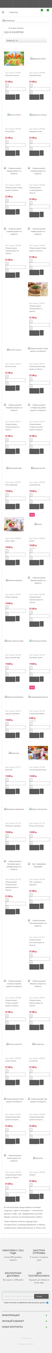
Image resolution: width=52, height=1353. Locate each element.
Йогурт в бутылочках (36, 826)
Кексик (31, 541)
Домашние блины (35, 75)
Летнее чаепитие (10, 1061)
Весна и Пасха (10, 131)
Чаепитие (32, 1175)
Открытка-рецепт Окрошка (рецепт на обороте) (36, 599)
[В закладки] (18, 97)
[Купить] (10, 97)
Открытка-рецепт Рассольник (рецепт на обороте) (36, 942)
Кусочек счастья (10, 366)
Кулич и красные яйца (12, 657)
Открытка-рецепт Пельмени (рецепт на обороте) (12, 427)
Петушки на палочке (12, 75)
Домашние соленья (35, 131)
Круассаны (9, 770)
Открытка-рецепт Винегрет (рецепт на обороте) (36, 1003)
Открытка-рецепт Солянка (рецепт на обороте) (35, 190)
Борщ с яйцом (10, 541)
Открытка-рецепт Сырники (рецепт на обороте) (12, 250)
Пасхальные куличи (35, 657)
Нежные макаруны (11, 597)
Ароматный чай (34, 485)
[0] (41, 12)
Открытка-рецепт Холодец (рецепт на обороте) (35, 308)
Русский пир (33, 1061)
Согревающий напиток (37, 714)
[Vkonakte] (26, 1308)
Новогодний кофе (11, 485)
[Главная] (5, 28)
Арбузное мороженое (12, 714)
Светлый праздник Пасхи (37, 770)
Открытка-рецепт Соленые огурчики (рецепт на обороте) (11, 1003)
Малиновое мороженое (13, 826)
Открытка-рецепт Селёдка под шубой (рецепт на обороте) (35, 427)
